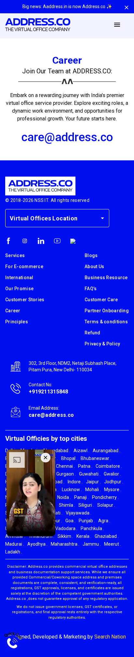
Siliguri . (86, 505)
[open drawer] (117, 24)
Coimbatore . (109, 466)
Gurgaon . (66, 474)
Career (12, 310)
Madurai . (14, 544)
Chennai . (65, 466)
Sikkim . (65, 536)
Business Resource (106, 277)
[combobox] (52, 218)
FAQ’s (91, 288)
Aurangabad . (106, 450)
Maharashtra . (65, 544)
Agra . (104, 520)
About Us (94, 266)
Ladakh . (13, 551)
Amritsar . (15, 536)
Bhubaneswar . (96, 458)
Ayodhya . (37, 544)
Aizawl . (81, 450)
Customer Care (101, 299)
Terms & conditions (106, 321)
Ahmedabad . (56, 450)
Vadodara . (66, 528)
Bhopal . (69, 458)
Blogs (91, 255)
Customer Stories (24, 299)
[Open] (102, 218)
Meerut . (112, 544)
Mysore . (112, 489)
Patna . (85, 466)
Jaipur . (93, 481)
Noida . (64, 497)
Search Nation (110, 637)
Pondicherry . (105, 497)
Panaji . (81, 497)
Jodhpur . (113, 481)
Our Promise (19, 288)
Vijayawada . (78, 512)
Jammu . (92, 544)
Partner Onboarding (107, 310)
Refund (92, 332)
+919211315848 (48, 392)
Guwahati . (89, 474)
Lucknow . (72, 489)
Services (15, 255)
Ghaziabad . (107, 536)
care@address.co (67, 137)
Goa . (70, 520)
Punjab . (87, 520)
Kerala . (83, 536)
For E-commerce (24, 266)
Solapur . (106, 505)
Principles (16, 321)
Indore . (75, 481)
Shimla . (67, 505)
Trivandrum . (41, 536)
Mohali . (93, 489)
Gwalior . (112, 474)
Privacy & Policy (102, 343)
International (19, 277)
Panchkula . (92, 528)
